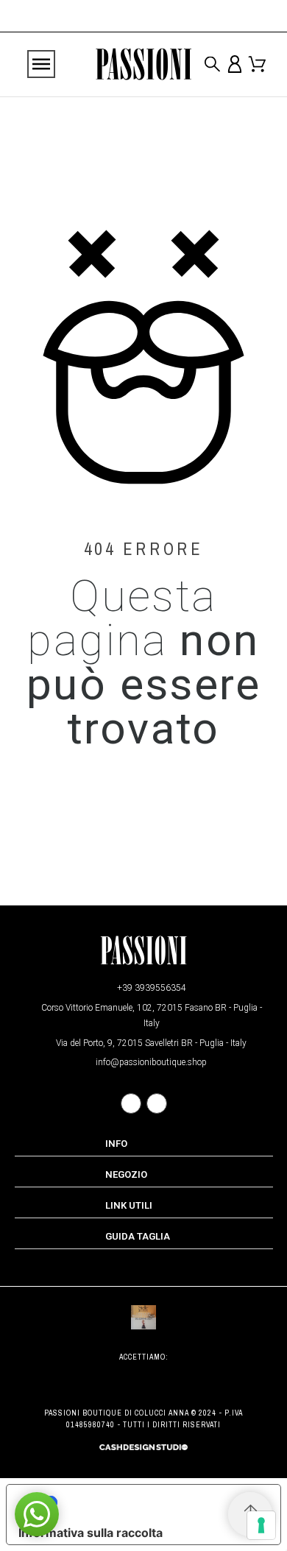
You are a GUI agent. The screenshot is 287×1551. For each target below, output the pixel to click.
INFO (116, 1143)
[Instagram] (156, 1103)
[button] (37, 1514)
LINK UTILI (128, 1205)
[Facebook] (131, 1103)
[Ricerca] (212, 64)
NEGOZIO (126, 1174)
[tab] (144, 1143)
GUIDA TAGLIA (137, 1236)
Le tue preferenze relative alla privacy (158, 1502)
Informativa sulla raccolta (90, 1532)
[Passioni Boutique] (143, 64)
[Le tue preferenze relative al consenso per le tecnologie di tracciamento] (261, 1525)
